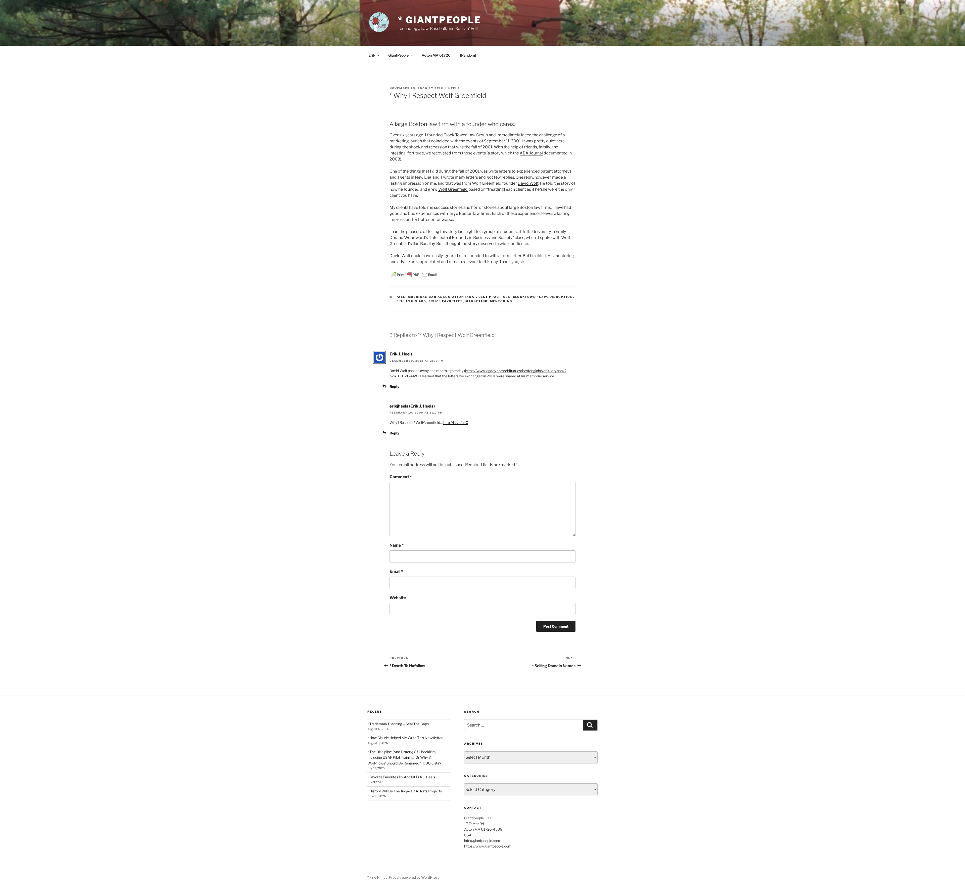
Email (396, 571)
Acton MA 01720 (436, 55)
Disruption (561, 297)
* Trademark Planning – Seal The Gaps (398, 724)
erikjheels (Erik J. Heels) (412, 406)
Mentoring (501, 301)
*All (401, 297)
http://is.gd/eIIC (455, 422)
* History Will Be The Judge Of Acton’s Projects (404, 791)
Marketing (476, 301)
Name (397, 545)
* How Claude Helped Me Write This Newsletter (405, 738)
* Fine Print (376, 877)
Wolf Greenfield (453, 189)
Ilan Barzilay (424, 243)
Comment (401, 476)
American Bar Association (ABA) (442, 297)
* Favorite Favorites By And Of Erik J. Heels (401, 777)
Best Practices (494, 297)
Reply (394, 386)
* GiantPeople (439, 19)
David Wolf (528, 183)
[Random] (468, 55)
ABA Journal (531, 153)
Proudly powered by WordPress (414, 877)
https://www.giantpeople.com (487, 846)
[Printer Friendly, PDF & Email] (414, 274)
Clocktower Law (530, 297)
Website (398, 597)
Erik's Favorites (446, 301)
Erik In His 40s (411, 301)
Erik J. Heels (447, 88)
